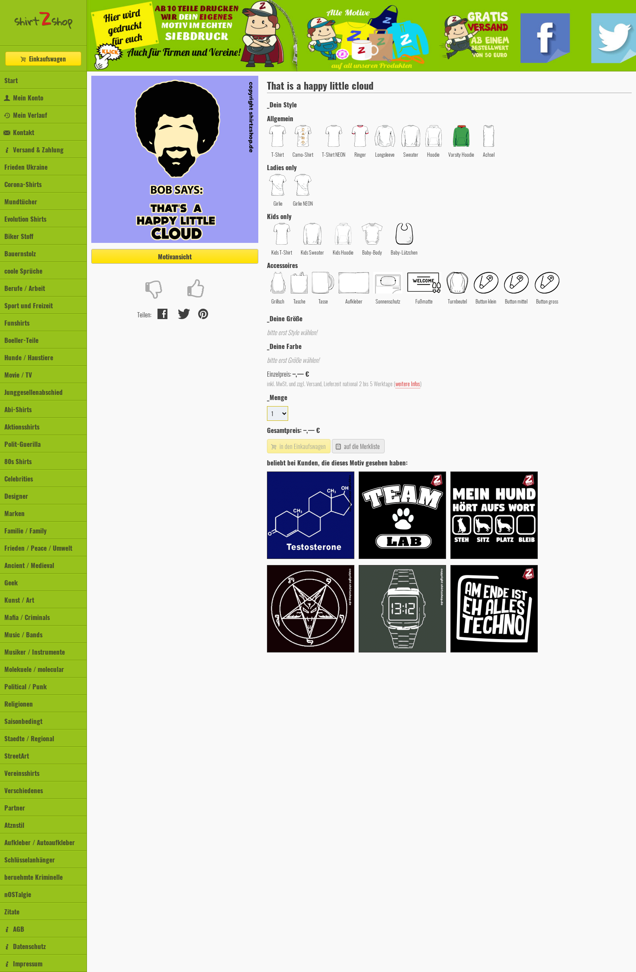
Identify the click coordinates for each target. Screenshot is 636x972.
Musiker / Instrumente (34, 651)
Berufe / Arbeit (24, 288)
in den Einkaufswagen (302, 446)
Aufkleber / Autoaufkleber (39, 842)
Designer (16, 496)
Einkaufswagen (46, 58)
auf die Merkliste (361, 446)
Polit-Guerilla (22, 444)
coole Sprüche (23, 270)
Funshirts (16, 322)
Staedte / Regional (29, 738)
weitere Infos (407, 384)
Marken (14, 513)
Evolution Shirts (25, 218)
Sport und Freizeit (28, 305)
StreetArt (16, 755)
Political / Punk (25, 686)
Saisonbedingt (23, 721)
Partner (14, 807)
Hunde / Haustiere (28, 357)
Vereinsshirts (21, 773)
